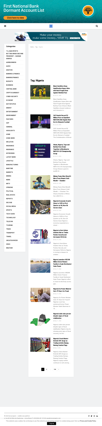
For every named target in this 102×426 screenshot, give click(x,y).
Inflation (9, 142)
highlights (10, 130)
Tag (36, 47)
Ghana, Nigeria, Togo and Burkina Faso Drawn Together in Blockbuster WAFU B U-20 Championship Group (62, 149)
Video (8, 244)
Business (9, 85)
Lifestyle (9, 161)
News (8, 180)
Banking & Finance (13, 74)
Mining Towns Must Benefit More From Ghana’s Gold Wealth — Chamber (62, 178)
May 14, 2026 (57, 293)
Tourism (9, 225)
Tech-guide (10, 214)
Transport (10, 233)
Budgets (9, 81)
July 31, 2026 (57, 95)
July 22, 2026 (57, 124)
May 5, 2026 (57, 348)
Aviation (9, 70)
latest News (11, 157)
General (9, 127)
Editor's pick (11, 104)
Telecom (9, 221)
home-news (10, 138)
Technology (11, 217)
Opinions (9, 187)
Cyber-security (12, 96)
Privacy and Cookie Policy (88, 421)
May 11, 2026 (57, 321)
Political (9, 191)
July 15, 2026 (57, 156)
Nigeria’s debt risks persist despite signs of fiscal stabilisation (62, 316)
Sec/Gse (9, 202)
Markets (9, 172)
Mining (8, 176)
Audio (8, 66)
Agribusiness (11, 62)
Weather (9, 248)
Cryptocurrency (12, 92)
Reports (9, 198)
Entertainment (12, 111)
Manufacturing (12, 164)
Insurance (10, 146)
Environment (11, 115)
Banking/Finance (12, 77)
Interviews (10, 153)
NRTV (8, 183)
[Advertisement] (51, 63)
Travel (8, 236)
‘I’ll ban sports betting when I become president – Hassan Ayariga (14, 54)
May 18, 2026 (57, 239)
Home (32, 47)
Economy (9, 100)
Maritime (9, 168)
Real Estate (10, 195)
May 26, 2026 (57, 183)
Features (9, 119)
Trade (8, 229)
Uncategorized (12, 240)
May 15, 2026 (57, 269)
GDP (7, 123)
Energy (8, 108)
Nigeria (41, 47)
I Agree (51, 423)
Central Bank (11, 89)
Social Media (11, 206)
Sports (9, 210)
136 (55, 369)
